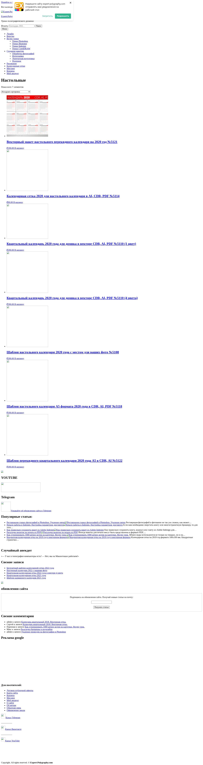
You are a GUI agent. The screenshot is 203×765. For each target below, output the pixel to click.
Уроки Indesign (19, 46)
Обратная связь (14, 708)
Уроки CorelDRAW (21, 48)
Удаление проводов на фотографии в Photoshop (43, 632)
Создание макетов (15, 51)
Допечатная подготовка (23, 58)
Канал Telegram (13, 717)
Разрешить (63, 15)
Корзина (11, 71)
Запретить (47, 15)
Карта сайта (12, 693)
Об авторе (11, 705)
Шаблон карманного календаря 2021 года (26, 578)
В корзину (19, 148)
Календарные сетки (16, 66)
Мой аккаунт (13, 73)
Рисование (12, 63)
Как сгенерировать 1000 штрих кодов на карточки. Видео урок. (55, 627)
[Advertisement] (84, 661)
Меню (4, 29)
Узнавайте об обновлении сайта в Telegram (31, 511)
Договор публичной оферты (20, 690)
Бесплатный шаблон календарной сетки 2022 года (30, 568)
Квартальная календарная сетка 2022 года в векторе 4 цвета (35, 573)
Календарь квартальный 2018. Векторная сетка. (43, 622)
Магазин (11, 68)
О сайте (10, 703)
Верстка (10, 36)
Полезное (16, 61)
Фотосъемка (18, 56)
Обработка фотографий (23, 53)
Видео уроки (13, 39)
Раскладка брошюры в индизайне (36, 629)
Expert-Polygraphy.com (11, 16)
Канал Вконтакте (13, 729)
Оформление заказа (16, 710)
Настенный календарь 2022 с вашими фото (27, 570)
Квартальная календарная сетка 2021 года (26, 575)
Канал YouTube (12, 741)
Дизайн (10, 34)
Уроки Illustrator (19, 43)
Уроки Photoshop (20, 41)
